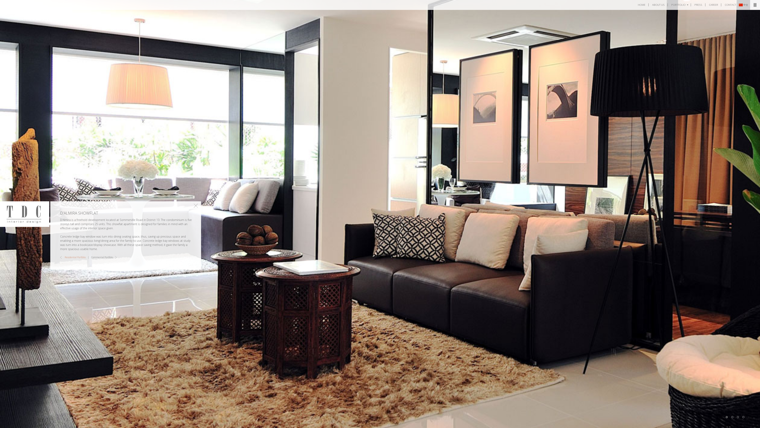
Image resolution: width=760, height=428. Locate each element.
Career (713, 5)
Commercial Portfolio (102, 257)
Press (698, 5)
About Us (658, 5)
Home (641, 5)
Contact (730, 5)
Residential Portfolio (75, 257)
